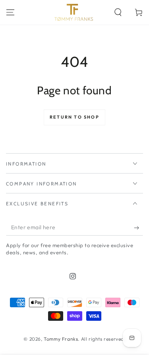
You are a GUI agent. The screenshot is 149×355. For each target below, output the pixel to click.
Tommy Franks (61, 339)
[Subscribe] (138, 227)
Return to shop (74, 117)
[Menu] (10, 12)
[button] (118, 12)
